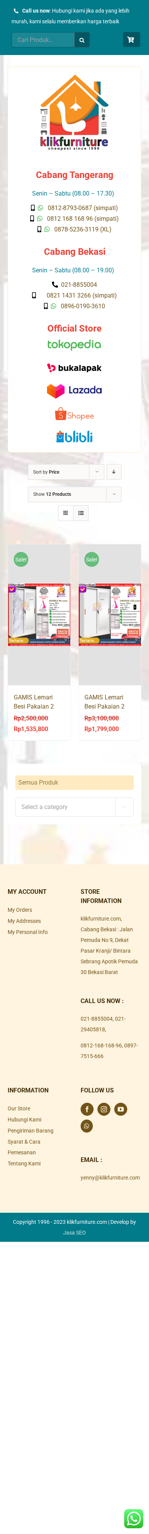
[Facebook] (87, 1109)
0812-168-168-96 (101, 1045)
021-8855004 (97, 1019)
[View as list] (80, 513)
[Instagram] (103, 1109)
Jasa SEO (74, 1233)
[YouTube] (120, 1109)
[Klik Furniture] (74, 77)
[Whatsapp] (87, 1126)
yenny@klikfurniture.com (110, 1178)
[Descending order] (114, 472)
